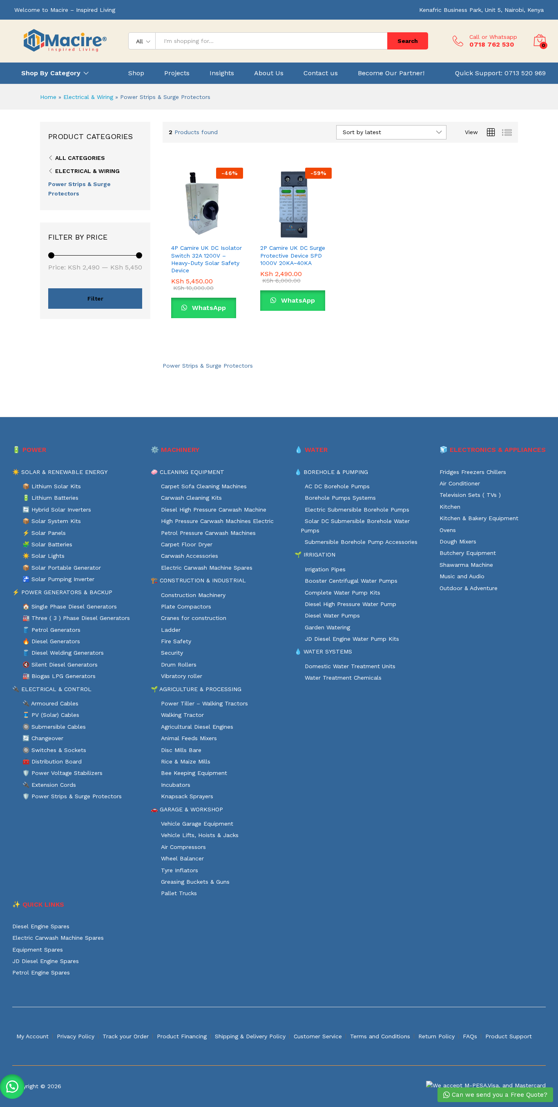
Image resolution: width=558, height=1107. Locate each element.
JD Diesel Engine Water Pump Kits (352, 638)
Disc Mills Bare (181, 750)
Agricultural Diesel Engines (197, 726)
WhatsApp (208, 308)
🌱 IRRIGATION (315, 554)
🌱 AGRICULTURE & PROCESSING (196, 689)
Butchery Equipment (468, 553)
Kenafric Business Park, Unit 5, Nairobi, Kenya (481, 10)
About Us (268, 73)
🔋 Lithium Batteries (50, 497)
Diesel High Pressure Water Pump (350, 604)
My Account (32, 1036)
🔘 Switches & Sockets (54, 750)
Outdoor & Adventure (469, 588)
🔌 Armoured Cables (50, 703)
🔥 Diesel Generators (51, 641)
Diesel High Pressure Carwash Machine (213, 509)
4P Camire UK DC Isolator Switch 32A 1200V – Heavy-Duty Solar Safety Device (206, 259)
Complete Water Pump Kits (342, 592)
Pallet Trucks (179, 893)
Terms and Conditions (380, 1036)
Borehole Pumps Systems (340, 497)
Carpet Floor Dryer (186, 544)
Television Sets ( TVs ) (470, 495)
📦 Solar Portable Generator (61, 567)
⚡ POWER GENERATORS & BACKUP (62, 592)
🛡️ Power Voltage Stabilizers (62, 773)
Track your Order (126, 1036)
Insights (222, 73)
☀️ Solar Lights (43, 555)
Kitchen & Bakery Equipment (479, 518)
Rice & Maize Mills (185, 761)
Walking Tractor (182, 715)
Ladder (171, 629)
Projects (177, 73)
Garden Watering (327, 627)
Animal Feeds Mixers (189, 738)
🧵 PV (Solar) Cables (50, 715)
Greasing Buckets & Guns (195, 881)
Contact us (321, 73)
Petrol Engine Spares (41, 972)
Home (48, 97)
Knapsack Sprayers (187, 796)
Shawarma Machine (466, 564)
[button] (177, 230)
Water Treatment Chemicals (343, 677)
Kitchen (450, 506)
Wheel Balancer (182, 858)
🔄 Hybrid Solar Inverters (56, 509)
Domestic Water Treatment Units (350, 666)
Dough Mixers (458, 541)
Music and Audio (462, 576)
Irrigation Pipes (325, 569)
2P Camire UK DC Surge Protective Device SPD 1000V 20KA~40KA (292, 255)
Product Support (508, 1036)
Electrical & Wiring (88, 97)
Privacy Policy (75, 1036)
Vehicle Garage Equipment (197, 823)
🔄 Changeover (42, 738)
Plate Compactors (186, 606)
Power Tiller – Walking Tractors (204, 703)
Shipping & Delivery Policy (250, 1036)
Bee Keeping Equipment (194, 773)
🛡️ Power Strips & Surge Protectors (72, 796)
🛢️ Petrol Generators (51, 629)
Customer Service (318, 1036)
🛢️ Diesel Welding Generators (63, 652)
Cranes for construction (193, 618)
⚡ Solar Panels (44, 533)
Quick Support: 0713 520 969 (500, 73)
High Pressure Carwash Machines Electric (217, 521)
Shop (136, 73)
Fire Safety (176, 641)
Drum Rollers (178, 664)
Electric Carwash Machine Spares (206, 567)
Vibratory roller (181, 676)
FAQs (470, 1036)
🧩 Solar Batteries (47, 544)
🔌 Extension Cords (49, 784)
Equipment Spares (37, 949)
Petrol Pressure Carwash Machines (208, 533)
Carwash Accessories (189, 555)
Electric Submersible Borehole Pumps (357, 509)
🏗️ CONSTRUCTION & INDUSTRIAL (198, 580)
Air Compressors (183, 847)
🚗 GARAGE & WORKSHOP (187, 809)
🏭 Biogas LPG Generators (59, 676)
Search (407, 41)
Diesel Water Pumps (332, 615)
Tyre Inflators (179, 870)
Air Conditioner (460, 483)
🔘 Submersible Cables (54, 726)
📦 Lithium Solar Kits (51, 486)
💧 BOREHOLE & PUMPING (331, 472)
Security (172, 652)
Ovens (448, 530)
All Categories (80, 158)
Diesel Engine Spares (40, 926)
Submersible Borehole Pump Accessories (361, 542)
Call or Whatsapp (493, 37)
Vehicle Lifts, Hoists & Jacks (200, 835)
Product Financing (182, 1036)
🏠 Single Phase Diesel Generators (69, 606)
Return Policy (436, 1036)
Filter (95, 298)
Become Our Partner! (391, 73)
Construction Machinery (193, 595)
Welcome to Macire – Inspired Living (64, 10)
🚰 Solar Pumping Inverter (58, 579)
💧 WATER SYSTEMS (323, 651)
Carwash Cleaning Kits (191, 497)
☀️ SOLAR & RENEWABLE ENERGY (59, 472)
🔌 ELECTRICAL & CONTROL (52, 689)
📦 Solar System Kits (51, 521)
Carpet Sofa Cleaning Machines (204, 486)
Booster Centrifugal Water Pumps (351, 580)
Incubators (175, 784)
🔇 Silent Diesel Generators (60, 664)
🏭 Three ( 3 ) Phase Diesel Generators (76, 618)
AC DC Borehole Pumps (337, 486)
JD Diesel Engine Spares (45, 961)
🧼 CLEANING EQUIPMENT (187, 472)
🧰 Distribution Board (52, 761)
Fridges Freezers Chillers (473, 472)
